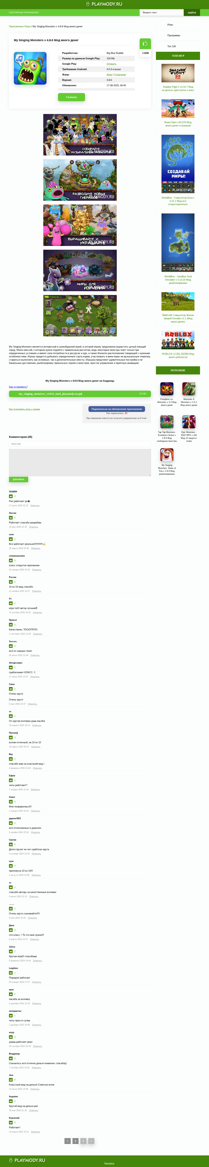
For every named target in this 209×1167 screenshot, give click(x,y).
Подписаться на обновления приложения (117, 409)
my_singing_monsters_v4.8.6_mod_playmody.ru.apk (82, 393)
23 (126, 413)
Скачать (71, 97)
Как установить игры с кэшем (24, 409)
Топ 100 (171, 46)
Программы (173, 35)
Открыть (111, 63)
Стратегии (120, 74)
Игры (109, 74)
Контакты (109, 1163)
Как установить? (18, 386)
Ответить (35, 505)
